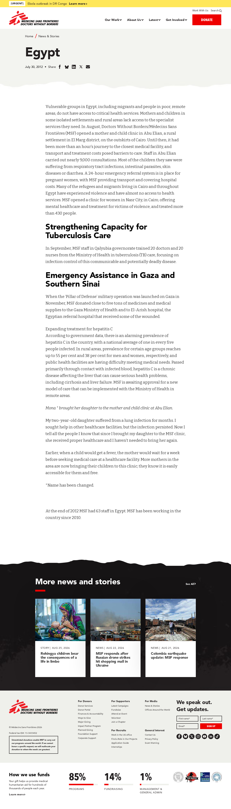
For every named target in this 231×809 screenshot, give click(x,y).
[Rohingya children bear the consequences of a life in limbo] (60, 638)
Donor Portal (84, 709)
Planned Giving (85, 730)
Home (29, 36)
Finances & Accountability (90, 713)
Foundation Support (87, 733)
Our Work (112, 20)
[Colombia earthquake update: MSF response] (170, 638)
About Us (134, 20)
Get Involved (175, 20)
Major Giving (84, 721)
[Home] (35, 18)
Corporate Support (87, 738)
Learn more (77, 3)
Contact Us (150, 734)
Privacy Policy (151, 739)
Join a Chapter (118, 721)
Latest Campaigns (119, 705)
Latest (153, 20)
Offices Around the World (157, 709)
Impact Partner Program (89, 726)
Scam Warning (152, 742)
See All (190, 584)
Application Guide (120, 742)
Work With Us (200, 10)
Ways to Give (84, 717)
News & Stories (48, 36)
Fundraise (116, 709)
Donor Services (85, 705)
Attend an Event (119, 713)
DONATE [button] (207, 19)
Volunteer (116, 717)
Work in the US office (121, 734)
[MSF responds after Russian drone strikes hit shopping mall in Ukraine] (115, 638)
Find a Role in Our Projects (124, 739)
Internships (116, 746)
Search (215, 10)
